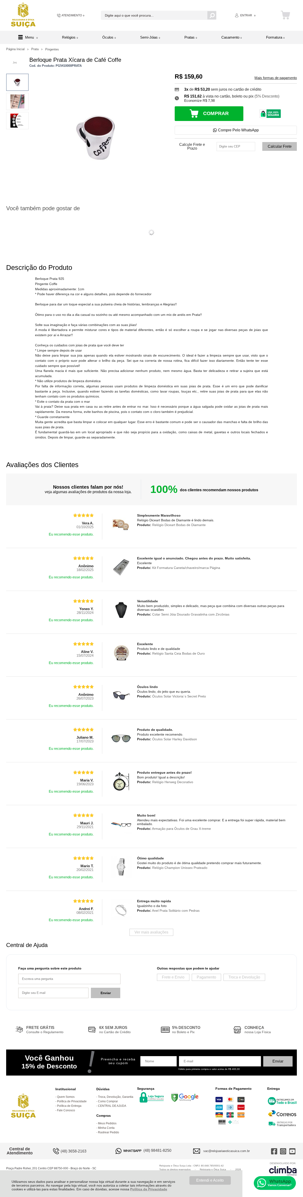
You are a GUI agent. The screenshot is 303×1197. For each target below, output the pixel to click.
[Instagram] (283, 1151)
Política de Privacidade (148, 1189)
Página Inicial (16, 49)
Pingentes (52, 49)
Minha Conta (106, 1128)
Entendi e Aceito (210, 1180)
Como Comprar (108, 1101)
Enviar (106, 993)
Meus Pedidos (107, 1123)
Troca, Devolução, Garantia (115, 1097)
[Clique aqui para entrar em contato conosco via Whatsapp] (275, 1183)
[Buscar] (211, 15)
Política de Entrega (69, 1106)
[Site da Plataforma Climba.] (283, 1169)
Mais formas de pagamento (275, 78)
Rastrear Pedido (108, 1132)
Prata (35, 49)
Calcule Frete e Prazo (192, 146)
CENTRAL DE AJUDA (112, 1106)
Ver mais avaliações (151, 932)
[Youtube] (292, 1151)
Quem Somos (66, 1097)
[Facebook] (274, 1151)
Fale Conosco (66, 1110)
